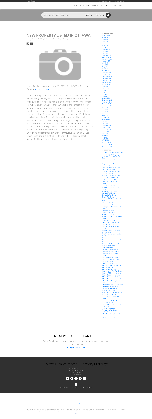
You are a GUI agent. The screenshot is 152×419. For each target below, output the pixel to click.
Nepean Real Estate (108, 247)
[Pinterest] (80, 378)
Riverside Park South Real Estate (112, 292)
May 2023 (105, 113)
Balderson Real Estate (109, 166)
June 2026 (105, 41)
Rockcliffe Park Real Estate (110, 294)
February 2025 (106, 73)
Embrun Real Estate (108, 197)
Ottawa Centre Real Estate (110, 263)
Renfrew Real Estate (108, 290)
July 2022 (105, 133)
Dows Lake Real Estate (109, 195)
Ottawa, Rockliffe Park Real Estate (112, 285)
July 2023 (105, 110)
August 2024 (106, 84)
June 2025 (105, 65)
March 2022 (105, 141)
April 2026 (105, 45)
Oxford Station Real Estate (110, 288)
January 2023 (106, 121)
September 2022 (107, 129)
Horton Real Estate (108, 210)
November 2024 (107, 78)
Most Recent (106, 35)
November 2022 (107, 125)
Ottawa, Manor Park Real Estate (112, 279)
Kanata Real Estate (108, 214)
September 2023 (107, 106)
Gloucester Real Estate (109, 203)
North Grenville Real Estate (110, 259)
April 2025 (105, 69)
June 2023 (105, 112)
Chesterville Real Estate (109, 191)
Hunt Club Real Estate (108, 212)
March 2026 (105, 47)
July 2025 (105, 63)
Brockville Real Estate (109, 179)
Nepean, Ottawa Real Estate (110, 249)
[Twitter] (71, 378)
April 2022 (105, 139)
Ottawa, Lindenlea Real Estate (111, 275)
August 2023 (106, 108)
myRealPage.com (78, 403)
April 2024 (105, 92)
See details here (42, 89)
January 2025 (106, 75)
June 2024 (105, 88)
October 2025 (106, 57)
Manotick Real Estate (108, 242)
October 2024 (106, 80)
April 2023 (105, 115)
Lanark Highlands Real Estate (111, 222)
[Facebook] (67, 378)
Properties (84, 5)
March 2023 (105, 117)
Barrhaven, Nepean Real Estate (111, 168)
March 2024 (105, 94)
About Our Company (117, 5)
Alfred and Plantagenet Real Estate (112, 152)
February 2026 (106, 49)
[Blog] (84, 378)
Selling (103, 5)
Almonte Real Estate (108, 154)
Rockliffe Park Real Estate (110, 300)
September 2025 (107, 59)
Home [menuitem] (76, 5)
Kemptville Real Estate (109, 220)
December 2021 (107, 145)
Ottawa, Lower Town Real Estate (112, 277)
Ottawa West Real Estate (109, 269)
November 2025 (107, 55)
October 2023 (106, 104)
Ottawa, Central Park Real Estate (112, 271)
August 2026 (106, 37)
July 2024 (105, 86)
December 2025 (107, 53)
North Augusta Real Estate (110, 257)
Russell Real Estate (108, 302)
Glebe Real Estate (107, 201)
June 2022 (105, 135)
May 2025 (105, 67)
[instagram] (76, 378)
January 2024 (106, 98)
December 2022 (107, 123)
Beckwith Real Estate (108, 170)
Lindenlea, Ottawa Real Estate (111, 230)
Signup (29, 1)
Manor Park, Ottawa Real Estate (112, 240)
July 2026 (105, 39)
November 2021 (107, 147)
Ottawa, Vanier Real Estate (110, 286)
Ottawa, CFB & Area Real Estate (111, 273)
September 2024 (107, 82)
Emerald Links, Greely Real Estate (112, 199)
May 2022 (105, 137)
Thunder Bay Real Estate (109, 310)
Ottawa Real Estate (36, 40)
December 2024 (107, 76)
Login (34, 1)
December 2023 (107, 100)
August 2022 (106, 131)
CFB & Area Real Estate (109, 185)
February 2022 (106, 143)
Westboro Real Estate (109, 318)
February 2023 (106, 119)
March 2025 (105, 71)
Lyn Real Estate (106, 232)
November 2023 (107, 102)
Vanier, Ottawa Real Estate (110, 312)
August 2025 (106, 61)
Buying (94, 5)
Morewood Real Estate (109, 246)
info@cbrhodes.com (76, 347)
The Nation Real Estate (109, 308)
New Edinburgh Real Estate (110, 251)
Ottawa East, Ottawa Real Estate (112, 265)
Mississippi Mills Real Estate (111, 244)
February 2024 (106, 96)
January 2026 (106, 51)
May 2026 (105, 43)
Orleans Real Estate (108, 261)
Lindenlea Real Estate (108, 224)
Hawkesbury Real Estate (109, 205)
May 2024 (105, 90)
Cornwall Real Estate (108, 193)
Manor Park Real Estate (109, 238)
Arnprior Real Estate (108, 164)
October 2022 (106, 127)
